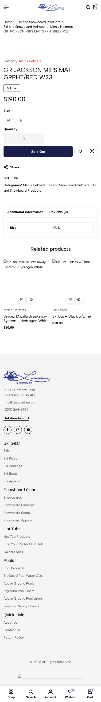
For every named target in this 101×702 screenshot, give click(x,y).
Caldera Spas (13, 552)
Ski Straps (59, 310)
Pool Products (14, 568)
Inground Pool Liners (19, 591)
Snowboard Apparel (18, 520)
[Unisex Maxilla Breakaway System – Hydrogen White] (26, 282)
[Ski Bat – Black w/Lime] (75, 282)
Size (7, 111)
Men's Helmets (61, 26)
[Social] (8, 430)
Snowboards (13, 498)
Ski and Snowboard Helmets (25, 26)
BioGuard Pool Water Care (23, 576)
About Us (10, 623)
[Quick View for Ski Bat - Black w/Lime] (79, 299)
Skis (7, 451)
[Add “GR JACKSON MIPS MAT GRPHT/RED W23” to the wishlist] (79, 151)
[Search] (88, 7)
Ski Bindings (13, 466)
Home (8, 22)
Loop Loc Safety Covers (21, 606)
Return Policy (14, 638)
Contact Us (12, 630)
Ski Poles (10, 458)
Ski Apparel (12, 481)
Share (14, 167)
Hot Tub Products (17, 537)
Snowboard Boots (17, 513)
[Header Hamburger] (6, 7)
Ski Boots (11, 474)
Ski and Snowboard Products (38, 22)
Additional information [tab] (25, 212)
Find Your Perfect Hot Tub (23, 544)
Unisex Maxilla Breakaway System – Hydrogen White (26, 318)
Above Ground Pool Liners (23, 599)
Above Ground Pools (19, 583)
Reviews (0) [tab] (58, 212)
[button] (9, 120)
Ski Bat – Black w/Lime (71, 316)
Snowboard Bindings (19, 505)
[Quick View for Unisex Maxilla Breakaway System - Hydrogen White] (30, 299)
